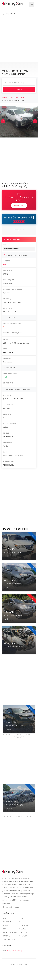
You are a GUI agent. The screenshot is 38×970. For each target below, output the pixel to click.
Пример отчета (19, 230)
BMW (23, 918)
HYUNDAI (24, 925)
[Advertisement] (19, 37)
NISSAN (24, 932)
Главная (4, 97)
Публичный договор (11, 907)
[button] (3, 121)
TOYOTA (24, 936)
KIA (4, 929)
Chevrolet (7, 922)
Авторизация (9, 14)
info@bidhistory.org (14, 951)
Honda (6, 925)
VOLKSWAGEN (9, 939)
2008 (22, 97)
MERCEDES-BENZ (10, 932)
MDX (17, 97)
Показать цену (19, 205)
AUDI (5, 918)
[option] (19, 720)
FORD (23, 922)
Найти (19, 89)
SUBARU (6, 936)
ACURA (11, 97)
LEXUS (23, 929)
